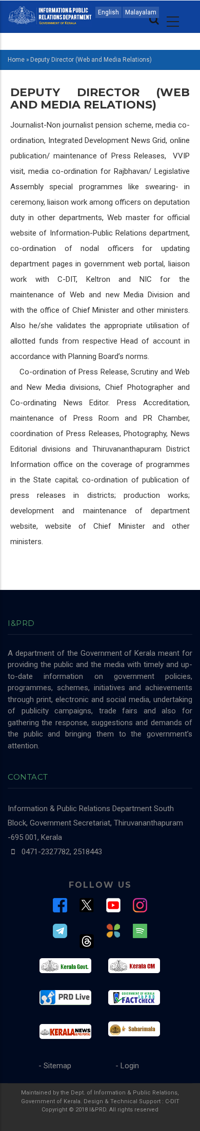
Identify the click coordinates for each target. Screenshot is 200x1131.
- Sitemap (54, 1065)
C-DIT (172, 1101)
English (108, 12)
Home (16, 59)
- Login (127, 1065)
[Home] (50, 14)
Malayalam (140, 12)
